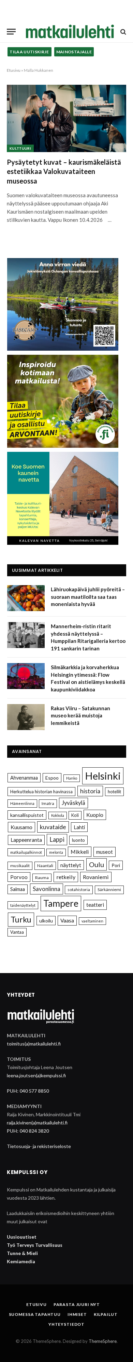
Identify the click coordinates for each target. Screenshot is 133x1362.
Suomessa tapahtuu (35, 1314)
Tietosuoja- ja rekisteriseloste (39, 1146)
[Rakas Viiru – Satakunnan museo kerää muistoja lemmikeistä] (26, 717)
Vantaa (17, 932)
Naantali (45, 865)
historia (90, 791)
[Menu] (11, 31)
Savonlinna (46, 888)
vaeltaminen (92, 921)
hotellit (114, 791)
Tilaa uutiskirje (29, 51)
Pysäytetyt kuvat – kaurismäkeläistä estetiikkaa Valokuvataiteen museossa (64, 171)
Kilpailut (106, 1314)
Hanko (71, 778)
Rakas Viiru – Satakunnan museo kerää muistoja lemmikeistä (80, 715)
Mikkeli (80, 851)
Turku (21, 919)
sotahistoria (79, 889)
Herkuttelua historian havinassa (41, 791)
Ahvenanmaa (24, 778)
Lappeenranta (26, 840)
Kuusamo (21, 827)
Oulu (96, 864)
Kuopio (94, 814)
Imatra (48, 803)
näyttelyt (70, 865)
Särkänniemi (109, 889)
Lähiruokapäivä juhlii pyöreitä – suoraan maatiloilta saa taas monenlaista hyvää (88, 596)
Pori (116, 865)
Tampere (60, 903)
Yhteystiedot (66, 1324)
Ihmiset (77, 1314)
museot (104, 852)
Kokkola (57, 815)
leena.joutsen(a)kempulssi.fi (36, 1075)
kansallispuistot (27, 815)
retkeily (65, 877)
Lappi (56, 839)
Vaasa (67, 920)
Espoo (52, 778)
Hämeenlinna (22, 803)
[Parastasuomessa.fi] (70, 32)
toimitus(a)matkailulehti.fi (34, 1044)
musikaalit (20, 865)
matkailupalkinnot (26, 852)
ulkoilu (46, 920)
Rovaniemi (96, 877)
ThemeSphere (103, 1341)
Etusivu (13, 70)
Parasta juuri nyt (77, 1304)
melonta (56, 852)
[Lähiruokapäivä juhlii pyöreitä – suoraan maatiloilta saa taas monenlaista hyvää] (26, 598)
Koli (75, 815)
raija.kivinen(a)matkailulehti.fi (37, 1122)
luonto (78, 840)
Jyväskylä (73, 802)
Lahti (79, 827)
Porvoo (19, 877)
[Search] (122, 31)
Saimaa (17, 889)
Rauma (42, 877)
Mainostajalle (74, 51)
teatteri (95, 905)
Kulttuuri (20, 148)
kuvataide (53, 827)
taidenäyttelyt (22, 905)
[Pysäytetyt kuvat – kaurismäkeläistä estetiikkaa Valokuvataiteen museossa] (66, 118)
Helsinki (103, 776)
